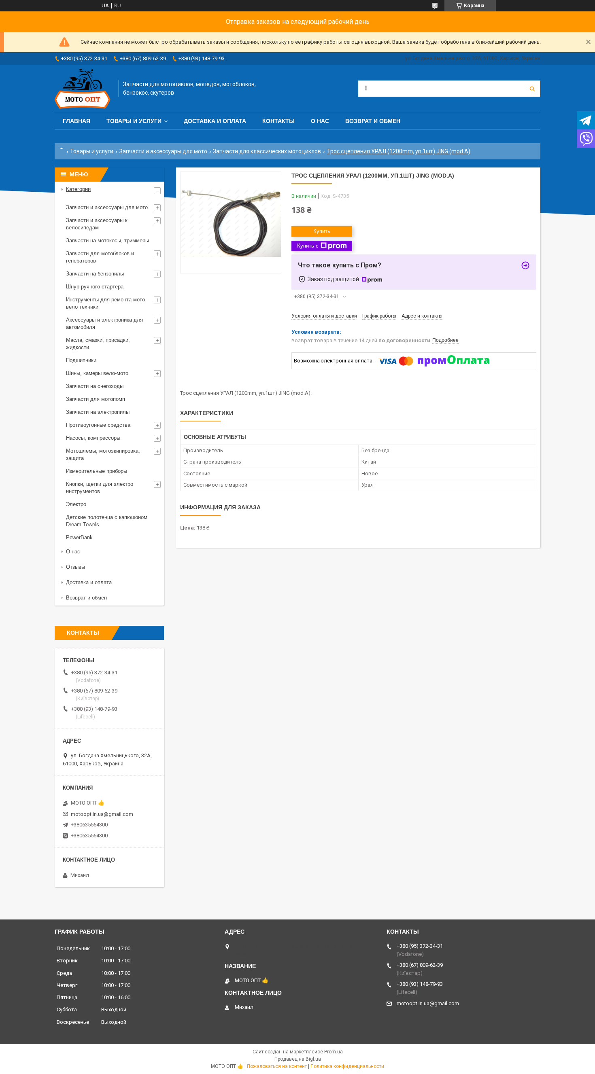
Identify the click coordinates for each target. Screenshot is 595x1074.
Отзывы (75, 567)
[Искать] (532, 88)
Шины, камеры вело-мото (97, 373)
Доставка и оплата (215, 121)
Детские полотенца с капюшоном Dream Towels (106, 520)
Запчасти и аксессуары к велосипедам (97, 224)
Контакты (278, 121)
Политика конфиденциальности (347, 1066)
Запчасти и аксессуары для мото (163, 151)
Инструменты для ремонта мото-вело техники (106, 303)
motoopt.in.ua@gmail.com (102, 814)
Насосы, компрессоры (93, 438)
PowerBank (79, 537)
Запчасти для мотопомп (95, 399)
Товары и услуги (134, 121)
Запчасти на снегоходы (94, 386)
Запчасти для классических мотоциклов (267, 151)
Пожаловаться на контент (277, 1066)
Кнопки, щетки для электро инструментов (99, 487)
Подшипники (81, 360)
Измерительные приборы (96, 471)
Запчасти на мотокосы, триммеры (107, 240)
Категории (78, 189)
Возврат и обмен (372, 121)
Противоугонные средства (98, 425)
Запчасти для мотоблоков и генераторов (100, 257)
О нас (320, 121)
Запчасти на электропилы (98, 412)
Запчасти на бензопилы (95, 274)
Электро (76, 504)
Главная (76, 121)
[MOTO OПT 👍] (82, 89)
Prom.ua (333, 1052)
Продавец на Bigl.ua (297, 1059)
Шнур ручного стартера (94, 287)
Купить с (308, 246)
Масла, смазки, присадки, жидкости (98, 343)
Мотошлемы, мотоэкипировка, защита (103, 454)
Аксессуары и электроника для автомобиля (104, 323)
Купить (321, 231)
